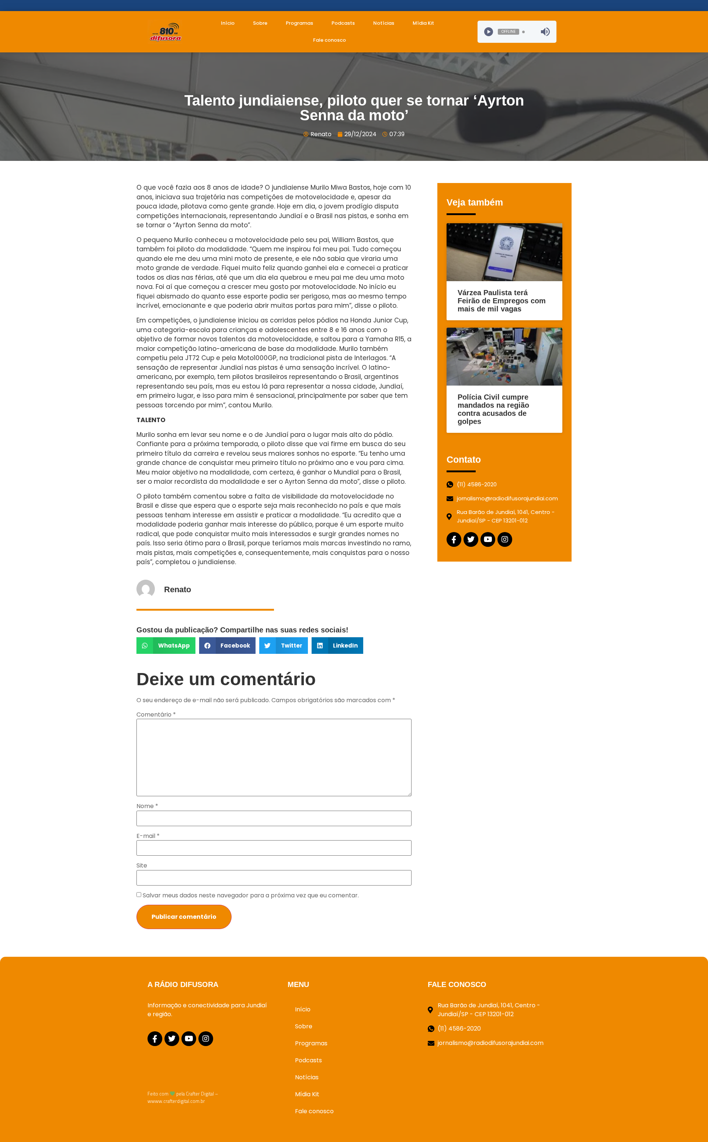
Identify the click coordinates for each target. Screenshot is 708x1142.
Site (141, 866)
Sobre (260, 23)
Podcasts (343, 23)
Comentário (156, 715)
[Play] (488, 31)
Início (228, 23)
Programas (299, 23)
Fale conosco (329, 40)
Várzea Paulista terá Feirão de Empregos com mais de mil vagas (502, 301)
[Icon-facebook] (454, 539)
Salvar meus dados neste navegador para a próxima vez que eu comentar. (251, 895)
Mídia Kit (423, 23)
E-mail (148, 836)
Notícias (383, 23)
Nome (147, 806)
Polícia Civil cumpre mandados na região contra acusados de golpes (493, 409)
